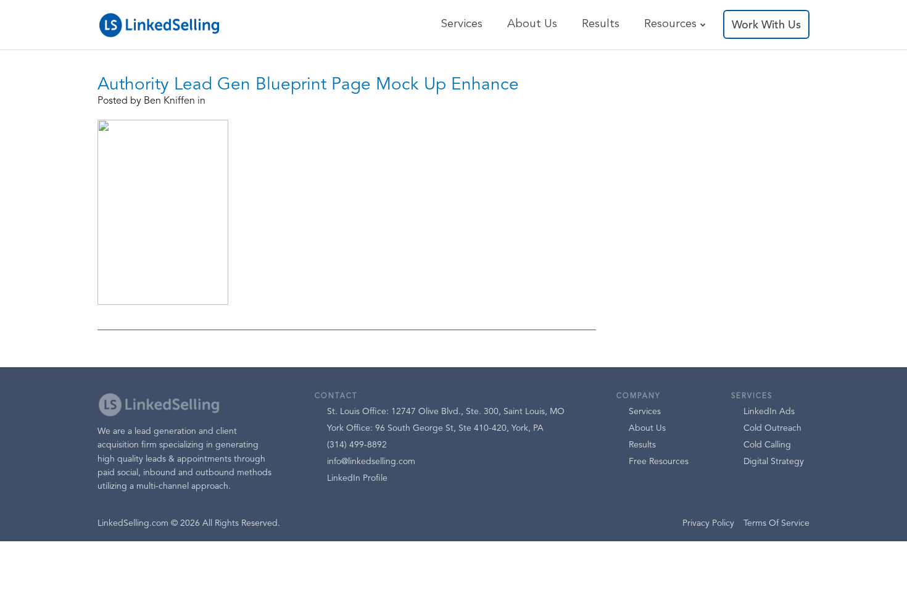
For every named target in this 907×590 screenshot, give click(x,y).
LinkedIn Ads (769, 411)
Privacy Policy (708, 523)
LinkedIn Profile (357, 478)
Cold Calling (767, 445)
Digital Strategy (773, 461)
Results (600, 24)
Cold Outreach (772, 428)
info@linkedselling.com (371, 461)
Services (461, 24)
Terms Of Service (776, 523)
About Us (532, 24)
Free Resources (659, 461)
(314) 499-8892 (357, 445)
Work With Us (766, 25)
